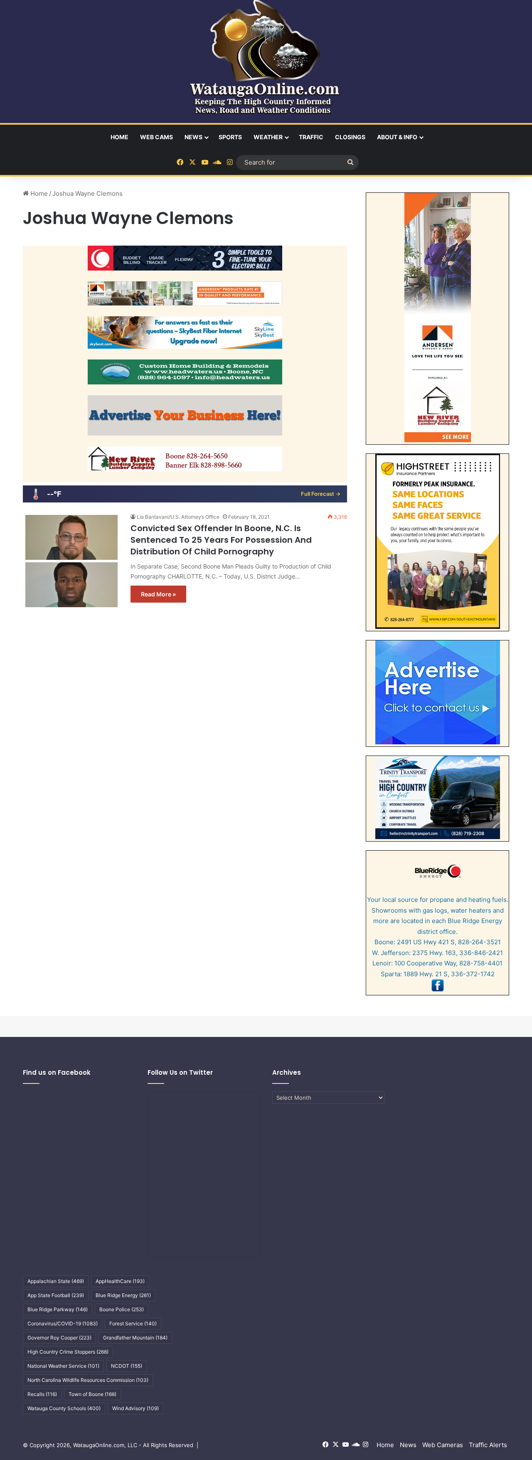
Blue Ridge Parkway (57, 1309)
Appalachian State (55, 1281)
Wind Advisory (135, 1408)
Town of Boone (92, 1394)
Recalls (42, 1394)
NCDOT (126, 1366)
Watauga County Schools (64, 1408)
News (193, 136)
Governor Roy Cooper (59, 1337)
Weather (268, 136)
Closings (350, 136)
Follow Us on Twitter (180, 1072)
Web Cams (156, 136)
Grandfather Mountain (135, 1337)
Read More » (158, 594)
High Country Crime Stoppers (67, 1352)
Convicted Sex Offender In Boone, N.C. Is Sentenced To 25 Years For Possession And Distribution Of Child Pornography (221, 539)
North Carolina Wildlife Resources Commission (87, 1380)
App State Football (55, 1295)
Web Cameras (442, 1445)
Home (119, 136)
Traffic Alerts (488, 1445)
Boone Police (121, 1309)
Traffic (311, 136)
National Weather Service (63, 1366)
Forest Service (133, 1323)
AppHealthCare (120, 1281)
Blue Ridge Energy (123, 1295)
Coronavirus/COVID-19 (62, 1323)
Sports (230, 136)
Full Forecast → (320, 493)
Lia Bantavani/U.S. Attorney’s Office (178, 517)
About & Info (397, 136)
